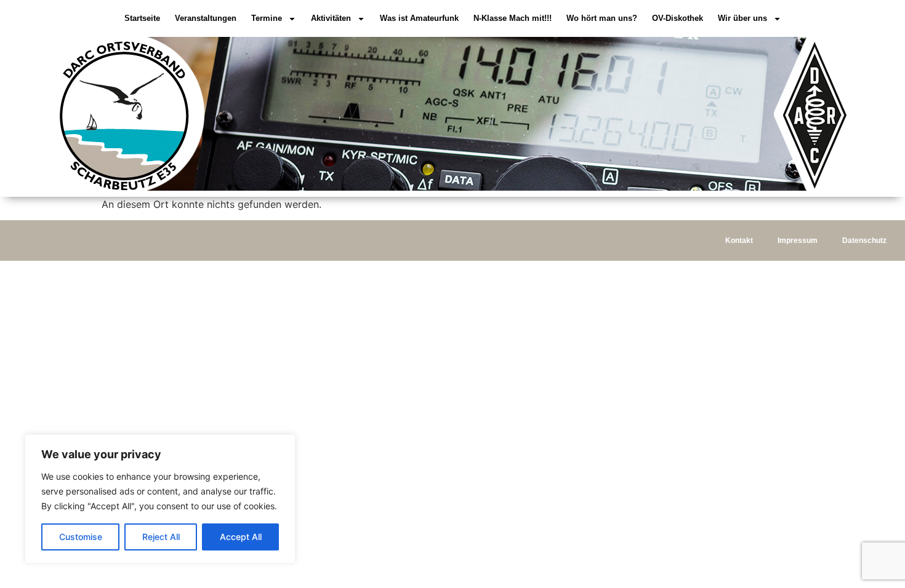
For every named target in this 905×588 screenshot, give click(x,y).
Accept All (241, 536)
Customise (80, 536)
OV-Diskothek (677, 18)
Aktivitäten (331, 18)
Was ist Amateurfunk (419, 18)
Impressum (798, 240)
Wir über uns (742, 18)
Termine (266, 18)
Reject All (161, 536)
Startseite (142, 18)
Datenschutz (864, 240)
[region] (160, 498)
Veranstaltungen (205, 18)
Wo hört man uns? (601, 18)
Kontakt (739, 240)
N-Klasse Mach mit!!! (512, 18)
